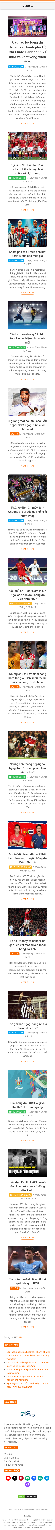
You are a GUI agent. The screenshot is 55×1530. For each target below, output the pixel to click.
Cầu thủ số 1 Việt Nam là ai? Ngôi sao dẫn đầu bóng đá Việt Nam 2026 (27, 595)
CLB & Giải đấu (16, 66)
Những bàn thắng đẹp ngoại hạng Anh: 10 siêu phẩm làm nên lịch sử (27, 768)
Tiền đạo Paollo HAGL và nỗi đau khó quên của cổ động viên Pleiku (27, 1186)
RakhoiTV (35, 1522)
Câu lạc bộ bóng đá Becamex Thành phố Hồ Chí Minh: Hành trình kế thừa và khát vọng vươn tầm (27, 52)
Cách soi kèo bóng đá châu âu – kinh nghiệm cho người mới (27, 338)
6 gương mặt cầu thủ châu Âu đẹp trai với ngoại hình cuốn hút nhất (27, 425)
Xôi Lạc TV (6, 1520)
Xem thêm (27, 123)
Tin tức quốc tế (17, 178)
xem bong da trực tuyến (17, 1525)
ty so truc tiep (24, 1527)
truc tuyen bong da (14, 1522)
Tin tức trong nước (20, 603)
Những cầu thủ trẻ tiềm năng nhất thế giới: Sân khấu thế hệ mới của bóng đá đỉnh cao (27, 678)
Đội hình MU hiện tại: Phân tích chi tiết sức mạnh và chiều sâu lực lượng (27, 169)
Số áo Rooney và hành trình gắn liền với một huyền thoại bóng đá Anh (27, 945)
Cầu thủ (15, 434)
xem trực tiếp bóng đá (20, 1520)
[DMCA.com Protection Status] (27, 1497)
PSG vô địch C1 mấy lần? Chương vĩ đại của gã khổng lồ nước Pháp (27, 511)
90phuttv (27, 1522)
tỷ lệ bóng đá (37, 1527)
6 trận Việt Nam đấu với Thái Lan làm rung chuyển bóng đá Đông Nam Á (27, 858)
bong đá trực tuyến (38, 1520)
